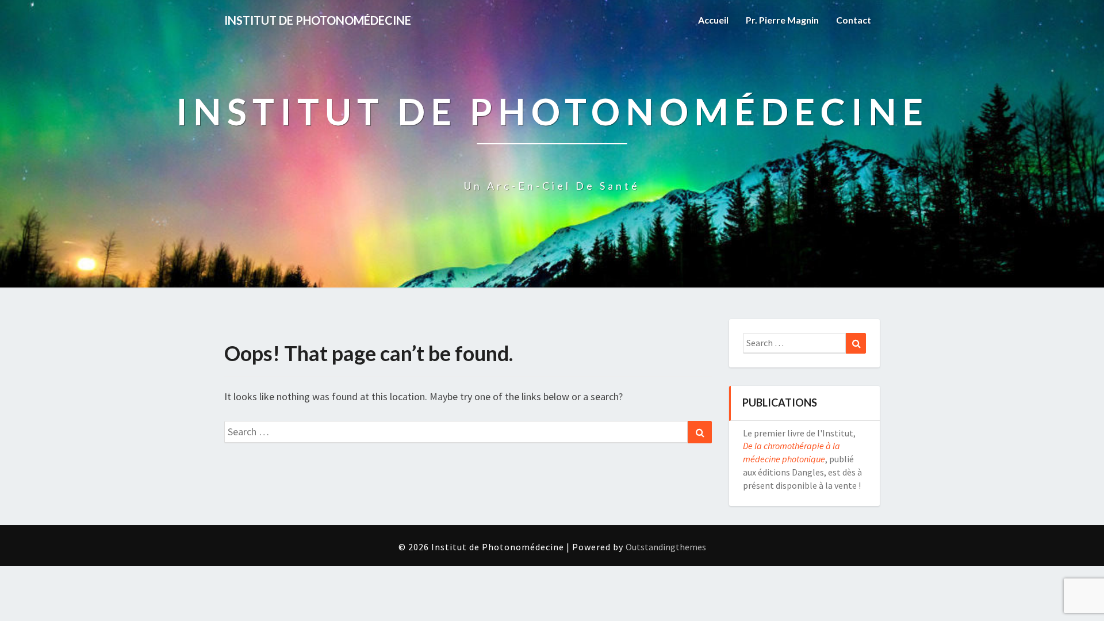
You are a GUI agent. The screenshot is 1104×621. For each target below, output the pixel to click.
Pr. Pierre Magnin (782, 19)
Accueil (713, 19)
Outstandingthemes (666, 547)
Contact (853, 19)
